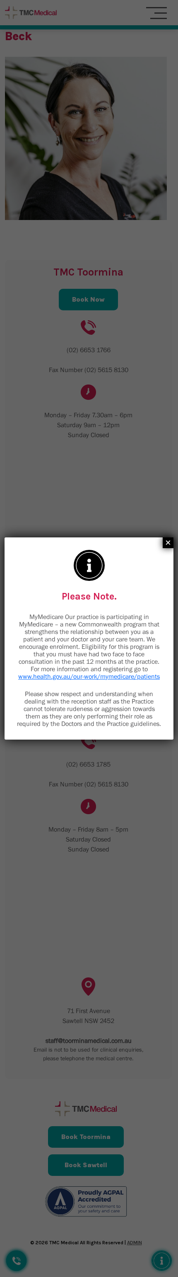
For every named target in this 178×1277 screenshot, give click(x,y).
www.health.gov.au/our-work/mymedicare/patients (89, 676)
